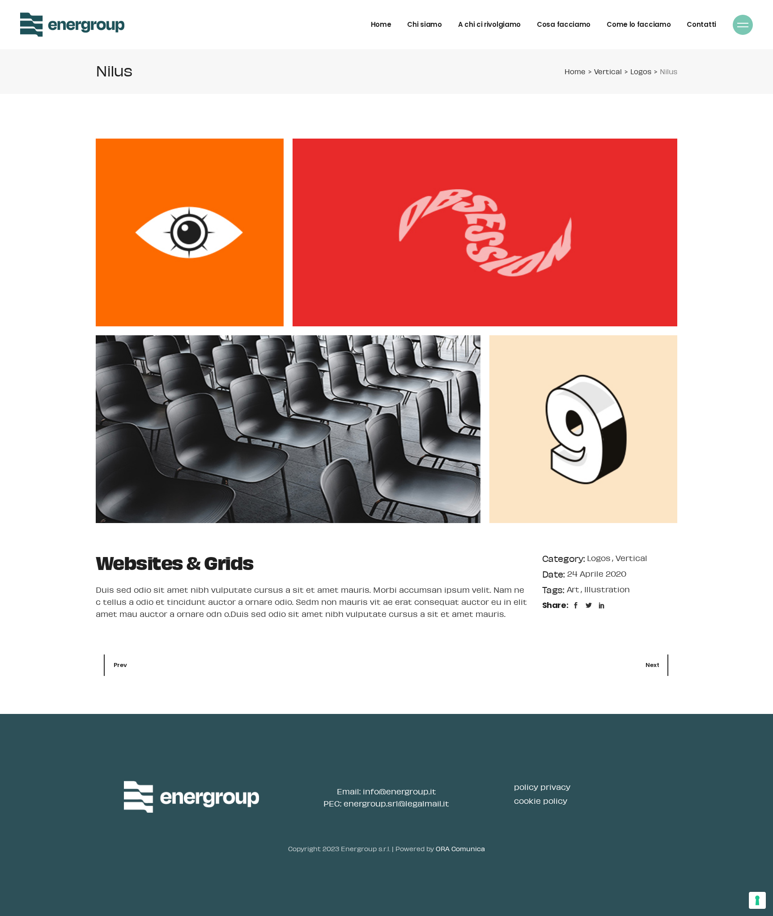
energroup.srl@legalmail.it (396, 803)
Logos (600, 558)
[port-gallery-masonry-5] (288, 429)
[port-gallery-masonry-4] (583, 429)
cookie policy (540, 801)
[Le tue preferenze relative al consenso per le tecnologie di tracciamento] (757, 900)
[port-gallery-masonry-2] (485, 232)
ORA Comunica (460, 848)
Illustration (607, 589)
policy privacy (542, 787)
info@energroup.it (399, 791)
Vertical (631, 558)
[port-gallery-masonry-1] (189, 232)
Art (574, 589)
